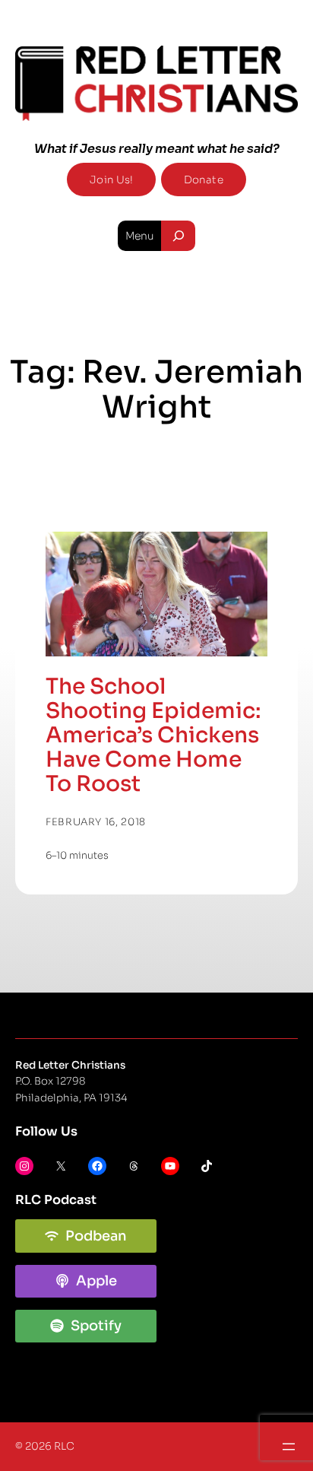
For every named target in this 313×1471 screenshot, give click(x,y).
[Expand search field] (178, 236)
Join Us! (111, 179)
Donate (203, 179)
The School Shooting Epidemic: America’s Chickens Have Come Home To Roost (153, 735)
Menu (139, 236)
